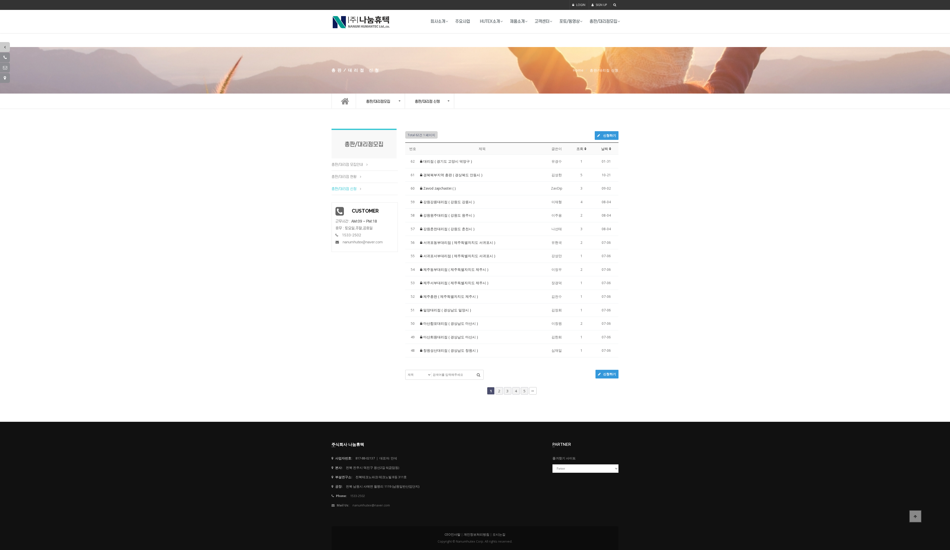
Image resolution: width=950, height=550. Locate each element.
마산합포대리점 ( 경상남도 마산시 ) (450, 323)
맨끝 (533, 391)
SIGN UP (601, 5)
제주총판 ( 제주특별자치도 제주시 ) (450, 296)
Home (578, 70)
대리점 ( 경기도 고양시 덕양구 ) (447, 161)
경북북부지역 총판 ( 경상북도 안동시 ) (452, 175)
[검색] (478, 374)
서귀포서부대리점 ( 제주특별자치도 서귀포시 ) (458, 255)
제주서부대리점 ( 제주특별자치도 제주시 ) (455, 282)
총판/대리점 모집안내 (347, 164)
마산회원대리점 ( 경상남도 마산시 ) (450, 337)
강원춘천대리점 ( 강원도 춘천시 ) (448, 228)
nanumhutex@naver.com (363, 242)
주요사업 (462, 21)
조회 (580, 148)
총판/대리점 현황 (344, 177)
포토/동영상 (569, 21)
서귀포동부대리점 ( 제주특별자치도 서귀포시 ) (458, 242)
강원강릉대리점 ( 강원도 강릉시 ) (448, 202)
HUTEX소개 (490, 21)
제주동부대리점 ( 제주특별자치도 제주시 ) (455, 269)
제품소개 (517, 21)
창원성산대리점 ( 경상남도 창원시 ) (450, 350)
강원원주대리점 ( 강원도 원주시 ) (448, 215)
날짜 (605, 148)
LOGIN (580, 5)
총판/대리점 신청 (344, 189)
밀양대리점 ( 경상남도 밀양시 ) (446, 310)
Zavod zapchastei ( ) (439, 188)
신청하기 (609, 135)
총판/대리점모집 (603, 21)
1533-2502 (351, 235)
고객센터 (542, 21)
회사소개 (437, 21)
